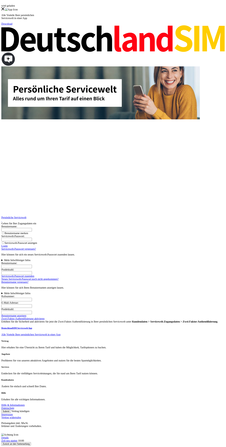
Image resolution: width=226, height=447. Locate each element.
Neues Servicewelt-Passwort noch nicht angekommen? (30, 279)
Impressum (7, 414)
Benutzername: (9, 263)
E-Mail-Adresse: (10, 302)
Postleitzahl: (7, 269)
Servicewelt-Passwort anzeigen (21, 243)
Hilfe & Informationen (13, 405)
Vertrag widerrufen (11, 417)
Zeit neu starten (9, 440)
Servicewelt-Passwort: (12, 236)
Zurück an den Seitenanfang (16, 444)
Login (4, 246)
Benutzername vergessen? (14, 282)
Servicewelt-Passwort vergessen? (18, 249)
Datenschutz (7, 408)
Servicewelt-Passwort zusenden (17, 276)
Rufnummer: (8, 296)
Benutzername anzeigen (13, 315)
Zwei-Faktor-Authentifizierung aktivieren (23, 318)
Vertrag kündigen (20, 411)
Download (6, 23)
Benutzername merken (16, 233)
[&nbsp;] (1, 220)
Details (5, 437)
